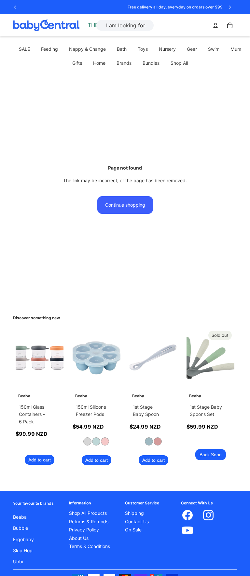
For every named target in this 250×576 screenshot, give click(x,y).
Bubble (20, 528)
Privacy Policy (84, 529)
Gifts (77, 63)
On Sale (133, 529)
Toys (143, 49)
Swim (213, 49)
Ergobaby (23, 539)
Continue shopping (125, 205)
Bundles (151, 63)
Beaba (20, 516)
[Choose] (110, 378)
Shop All (179, 63)
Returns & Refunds (88, 521)
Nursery (167, 49)
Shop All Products (88, 513)
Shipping (134, 513)
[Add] (53, 378)
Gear (192, 49)
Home (99, 63)
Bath (122, 49)
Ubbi (18, 561)
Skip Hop (23, 550)
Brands (124, 63)
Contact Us (137, 521)
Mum (235, 49)
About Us (79, 538)
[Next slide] (230, 7)
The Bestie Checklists (112, 32)
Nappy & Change (87, 49)
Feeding (49, 49)
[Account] (215, 25)
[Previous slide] (15, 7)
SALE (24, 49)
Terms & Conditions (89, 546)
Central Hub (102, 25)
